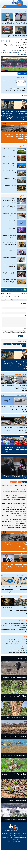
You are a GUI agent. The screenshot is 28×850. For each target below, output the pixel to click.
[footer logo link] (13, 828)
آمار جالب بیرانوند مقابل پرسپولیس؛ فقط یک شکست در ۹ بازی (8, 449)
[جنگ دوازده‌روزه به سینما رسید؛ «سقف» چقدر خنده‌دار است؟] (21, 216)
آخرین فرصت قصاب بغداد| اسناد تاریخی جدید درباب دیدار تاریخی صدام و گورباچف (21, 137)
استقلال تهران (23, 344)
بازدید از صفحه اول (21, 297)
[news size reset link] (8, 41)
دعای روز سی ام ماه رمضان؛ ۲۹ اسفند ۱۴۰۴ (17, 639)
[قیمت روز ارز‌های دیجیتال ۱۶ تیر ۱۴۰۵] (7, 602)
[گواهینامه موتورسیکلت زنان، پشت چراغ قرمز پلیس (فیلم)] (20, 17)
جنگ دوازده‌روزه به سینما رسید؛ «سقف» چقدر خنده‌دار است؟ (9, 214)
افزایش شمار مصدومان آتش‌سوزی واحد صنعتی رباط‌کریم (21, 610)
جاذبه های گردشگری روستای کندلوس (10, 186)
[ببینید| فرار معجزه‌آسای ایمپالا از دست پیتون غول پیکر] (14, 765)
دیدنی (24, 456)
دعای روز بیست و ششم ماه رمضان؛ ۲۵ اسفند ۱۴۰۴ (15, 648)
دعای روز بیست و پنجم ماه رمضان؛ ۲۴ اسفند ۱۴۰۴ (16, 650)
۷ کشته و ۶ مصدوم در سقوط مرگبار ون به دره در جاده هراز (21, 430)
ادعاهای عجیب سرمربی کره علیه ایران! (10, 81)
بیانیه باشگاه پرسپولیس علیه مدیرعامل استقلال (15, 91)
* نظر (25, 315)
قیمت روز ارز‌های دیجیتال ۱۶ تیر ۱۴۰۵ (7, 609)
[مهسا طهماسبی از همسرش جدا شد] (21, 260)
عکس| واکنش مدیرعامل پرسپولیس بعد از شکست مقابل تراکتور (14, 492)
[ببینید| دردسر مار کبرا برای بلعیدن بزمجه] (14, 708)
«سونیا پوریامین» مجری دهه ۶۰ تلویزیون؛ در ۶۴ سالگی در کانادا (14, 486)
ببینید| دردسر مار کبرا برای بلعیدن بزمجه (16, 718)
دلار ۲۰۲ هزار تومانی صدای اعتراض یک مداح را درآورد (15, 623)
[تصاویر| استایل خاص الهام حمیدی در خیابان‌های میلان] (21, 238)
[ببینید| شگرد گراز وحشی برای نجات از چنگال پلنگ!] (14, 687)
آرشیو (7, 833)
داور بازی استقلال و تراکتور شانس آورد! (17, 88)
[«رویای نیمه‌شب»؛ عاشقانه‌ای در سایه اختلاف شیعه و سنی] (21, 245)
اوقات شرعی (20, 835)
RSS (6, 835)
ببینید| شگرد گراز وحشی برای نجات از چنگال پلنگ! (15, 697)
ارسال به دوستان (12, 297)
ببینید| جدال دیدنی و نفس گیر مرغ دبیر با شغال (14, 677)
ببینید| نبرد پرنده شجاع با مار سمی (17, 800)
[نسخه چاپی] (1, 41)
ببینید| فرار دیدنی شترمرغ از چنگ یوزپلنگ (15, 736)
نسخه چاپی (3, 297)
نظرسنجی (10, 835)
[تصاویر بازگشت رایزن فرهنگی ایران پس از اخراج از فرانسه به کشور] (14, 466)
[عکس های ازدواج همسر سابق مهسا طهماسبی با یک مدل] (21, 252)
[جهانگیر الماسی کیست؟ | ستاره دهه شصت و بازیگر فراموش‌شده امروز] (7, 17)
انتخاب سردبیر (20, 350)
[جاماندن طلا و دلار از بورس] (7, 380)
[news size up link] (9, 41)
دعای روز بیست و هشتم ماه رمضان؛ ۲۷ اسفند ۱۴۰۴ (15, 644)
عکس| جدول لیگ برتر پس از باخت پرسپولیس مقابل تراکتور (14, 509)
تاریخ (23, 100)
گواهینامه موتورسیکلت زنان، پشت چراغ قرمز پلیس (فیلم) (21, 22)
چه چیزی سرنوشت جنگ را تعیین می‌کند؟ (9, 36)
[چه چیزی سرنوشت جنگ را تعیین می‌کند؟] (7, 30)
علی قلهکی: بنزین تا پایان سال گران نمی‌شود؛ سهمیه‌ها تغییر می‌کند (14, 630)
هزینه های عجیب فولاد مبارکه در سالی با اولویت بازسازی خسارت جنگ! (8, 363)
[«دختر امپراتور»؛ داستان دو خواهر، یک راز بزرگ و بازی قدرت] (21, 274)
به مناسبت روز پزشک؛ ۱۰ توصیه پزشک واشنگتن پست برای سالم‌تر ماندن (7, 589)
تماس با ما (24, 833)
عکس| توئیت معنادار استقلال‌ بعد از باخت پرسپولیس (15, 507)
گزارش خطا (23, 293)
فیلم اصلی (22, 78)
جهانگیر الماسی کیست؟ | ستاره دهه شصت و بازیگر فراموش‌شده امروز (8, 23)
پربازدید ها (20, 482)
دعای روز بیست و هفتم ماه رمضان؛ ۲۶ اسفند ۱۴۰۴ (15, 646)
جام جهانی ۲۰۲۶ (7, 344)
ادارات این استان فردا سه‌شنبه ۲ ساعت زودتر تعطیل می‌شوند (14, 500)
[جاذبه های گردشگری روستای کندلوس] (21, 188)
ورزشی (26, 39)
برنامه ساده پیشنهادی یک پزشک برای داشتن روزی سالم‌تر (21, 589)
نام (25, 306)
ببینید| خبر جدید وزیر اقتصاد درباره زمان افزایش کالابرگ (14, 489)
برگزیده (22, 39)
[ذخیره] (4, 40)
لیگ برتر (22, 436)
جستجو (11, 833)
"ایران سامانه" (11, 841)
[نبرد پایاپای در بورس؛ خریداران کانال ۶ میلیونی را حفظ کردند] (20, 380)
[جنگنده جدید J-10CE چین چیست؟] (21, 223)
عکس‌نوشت (23, 123)
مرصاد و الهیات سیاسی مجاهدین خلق (8, 135)
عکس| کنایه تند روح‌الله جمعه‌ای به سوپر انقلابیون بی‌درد (14, 519)
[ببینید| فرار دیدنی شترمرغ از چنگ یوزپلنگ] (14, 727)
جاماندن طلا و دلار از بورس (7, 385)
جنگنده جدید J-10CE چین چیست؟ (10, 221)
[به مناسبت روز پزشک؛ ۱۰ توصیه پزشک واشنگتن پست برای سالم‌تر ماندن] (7, 581)
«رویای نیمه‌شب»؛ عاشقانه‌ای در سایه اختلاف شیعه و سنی (9, 243)
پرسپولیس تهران (15, 344)
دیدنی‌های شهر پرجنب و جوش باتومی (9, 164)
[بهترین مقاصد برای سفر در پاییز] (21, 158)
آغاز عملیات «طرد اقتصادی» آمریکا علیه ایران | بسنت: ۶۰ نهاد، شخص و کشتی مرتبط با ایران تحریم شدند (14, 526)
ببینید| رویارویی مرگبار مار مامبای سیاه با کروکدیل (14, 755)
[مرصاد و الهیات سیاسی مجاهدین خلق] (7, 128)
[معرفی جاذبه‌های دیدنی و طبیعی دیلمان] (21, 151)
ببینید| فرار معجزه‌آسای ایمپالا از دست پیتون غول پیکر (14, 775)
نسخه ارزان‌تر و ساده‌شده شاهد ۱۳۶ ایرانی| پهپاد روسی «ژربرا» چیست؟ (9, 281)
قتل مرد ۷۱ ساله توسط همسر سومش (8, 429)
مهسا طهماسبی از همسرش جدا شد (9, 258)
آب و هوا (3, 833)
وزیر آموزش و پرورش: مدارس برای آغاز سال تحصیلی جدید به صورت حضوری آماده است (14, 522)
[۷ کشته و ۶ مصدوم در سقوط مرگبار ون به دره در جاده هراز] (20, 422)
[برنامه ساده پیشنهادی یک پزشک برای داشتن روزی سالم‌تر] (20, 581)
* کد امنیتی (24, 328)
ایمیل (25, 311)
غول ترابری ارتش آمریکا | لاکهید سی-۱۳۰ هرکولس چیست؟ (9, 207)
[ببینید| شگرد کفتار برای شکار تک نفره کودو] (14, 810)
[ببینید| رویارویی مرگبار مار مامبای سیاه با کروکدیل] (14, 746)
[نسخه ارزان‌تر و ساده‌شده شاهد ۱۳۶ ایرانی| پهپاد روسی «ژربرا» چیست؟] (21, 282)
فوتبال (24, 346)
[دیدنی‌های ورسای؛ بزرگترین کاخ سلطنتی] (21, 173)
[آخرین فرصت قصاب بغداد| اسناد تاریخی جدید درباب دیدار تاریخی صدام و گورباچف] (20, 128)
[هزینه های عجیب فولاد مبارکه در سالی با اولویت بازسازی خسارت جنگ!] (7, 355)
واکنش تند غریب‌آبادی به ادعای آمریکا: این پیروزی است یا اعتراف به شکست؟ (14, 626)
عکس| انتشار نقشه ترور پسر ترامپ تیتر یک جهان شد (15, 495)
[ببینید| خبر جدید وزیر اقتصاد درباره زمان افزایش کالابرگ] (20, 558)
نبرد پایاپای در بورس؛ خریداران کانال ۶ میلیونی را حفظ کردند (21, 388)
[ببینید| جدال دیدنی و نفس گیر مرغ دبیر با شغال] (14, 668)
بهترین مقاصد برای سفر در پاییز (9, 156)
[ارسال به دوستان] (3, 41)
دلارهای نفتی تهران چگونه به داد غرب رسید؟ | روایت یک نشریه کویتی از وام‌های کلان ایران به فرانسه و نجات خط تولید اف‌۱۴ (7, 115)
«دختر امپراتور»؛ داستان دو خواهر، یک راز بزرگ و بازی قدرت (9, 273)
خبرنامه (15, 835)
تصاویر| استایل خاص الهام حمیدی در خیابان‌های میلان (9, 236)
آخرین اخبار (24, 482)
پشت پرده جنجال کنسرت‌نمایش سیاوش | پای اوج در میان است (20, 36)
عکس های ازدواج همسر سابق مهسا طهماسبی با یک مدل (9, 251)
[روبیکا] (14, 290)
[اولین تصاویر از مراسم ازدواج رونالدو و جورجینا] (21, 267)
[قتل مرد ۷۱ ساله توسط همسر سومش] (7, 422)
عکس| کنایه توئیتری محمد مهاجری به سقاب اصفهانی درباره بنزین (14, 516)
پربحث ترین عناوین (13, 482)
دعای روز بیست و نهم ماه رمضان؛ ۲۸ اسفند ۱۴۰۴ (16, 642)
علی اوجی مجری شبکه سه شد (9, 228)
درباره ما (19, 833)
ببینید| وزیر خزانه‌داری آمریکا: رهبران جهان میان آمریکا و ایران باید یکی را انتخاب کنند (14, 504)
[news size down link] (6, 41)
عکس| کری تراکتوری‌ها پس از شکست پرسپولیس (21, 448)
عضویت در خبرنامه (20, 300)
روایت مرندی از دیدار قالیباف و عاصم (18, 513)
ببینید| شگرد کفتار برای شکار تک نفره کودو (15, 819)
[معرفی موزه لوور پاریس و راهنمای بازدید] (21, 180)
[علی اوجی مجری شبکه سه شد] (21, 230)
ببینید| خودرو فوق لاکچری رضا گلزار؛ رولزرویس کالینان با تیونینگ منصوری (9, 200)
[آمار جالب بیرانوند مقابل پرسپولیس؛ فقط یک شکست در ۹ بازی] (7, 441)
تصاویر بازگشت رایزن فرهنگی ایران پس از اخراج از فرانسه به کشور (14, 477)
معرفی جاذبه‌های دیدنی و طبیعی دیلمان (9, 149)
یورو (20, 95)
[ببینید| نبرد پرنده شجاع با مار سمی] (14, 788)
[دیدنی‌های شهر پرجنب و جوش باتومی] (21, 166)
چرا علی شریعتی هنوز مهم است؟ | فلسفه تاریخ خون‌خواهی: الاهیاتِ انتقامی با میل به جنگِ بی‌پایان (21, 115)
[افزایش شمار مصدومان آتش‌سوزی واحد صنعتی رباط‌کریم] (20, 602)
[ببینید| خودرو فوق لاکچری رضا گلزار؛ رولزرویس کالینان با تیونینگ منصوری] (21, 201)
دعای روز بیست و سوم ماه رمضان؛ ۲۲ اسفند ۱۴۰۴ (16, 652)
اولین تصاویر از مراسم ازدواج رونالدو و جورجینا (10, 265)
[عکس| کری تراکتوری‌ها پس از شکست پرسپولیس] (20, 441)
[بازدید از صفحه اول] (25, 296)
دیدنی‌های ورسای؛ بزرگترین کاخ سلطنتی (9, 171)
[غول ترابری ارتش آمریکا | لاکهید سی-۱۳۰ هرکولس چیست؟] (21, 208)
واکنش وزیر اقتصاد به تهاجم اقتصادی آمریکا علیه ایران (15, 497)
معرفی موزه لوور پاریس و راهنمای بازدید (9, 179)
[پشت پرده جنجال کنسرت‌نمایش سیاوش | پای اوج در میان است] (20, 30)
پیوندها (15, 833)
